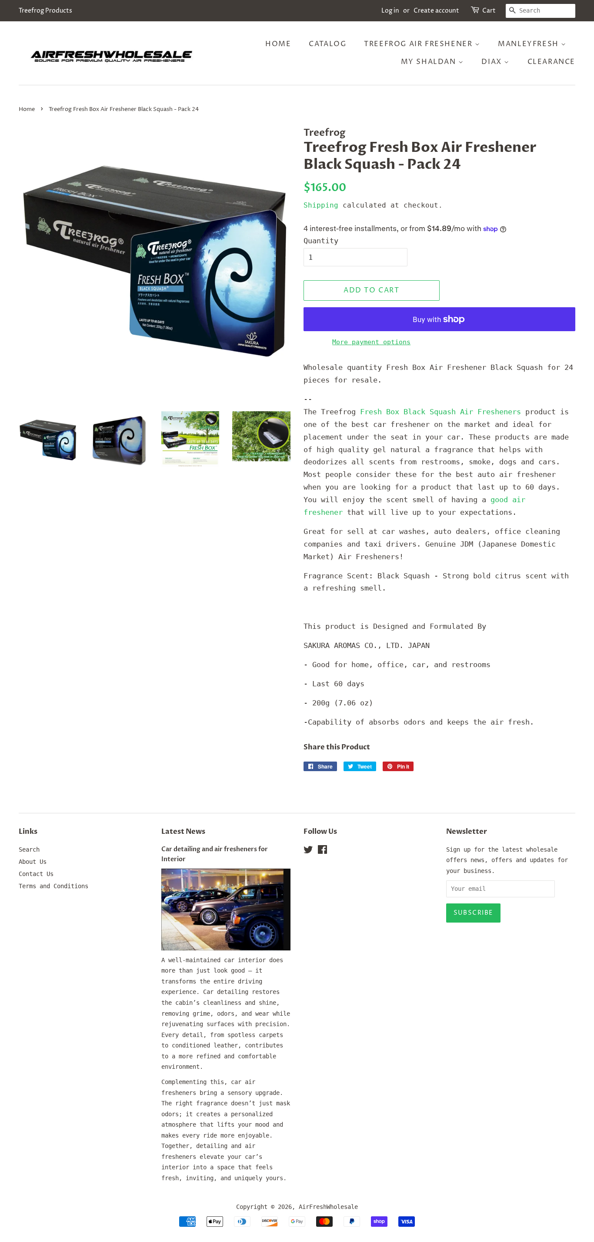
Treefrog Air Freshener (419, 44)
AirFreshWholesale (328, 1206)
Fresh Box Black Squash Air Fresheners (440, 411)
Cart (489, 11)
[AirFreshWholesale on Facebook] (322, 851)
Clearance (551, 62)
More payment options (371, 342)
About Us (33, 861)
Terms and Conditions (53, 886)
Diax (492, 62)
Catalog (327, 44)
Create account (436, 11)
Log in (390, 11)
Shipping (321, 205)
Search (29, 849)
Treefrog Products (45, 11)
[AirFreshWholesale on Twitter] (308, 851)
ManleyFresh (529, 44)
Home (278, 44)
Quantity (321, 240)
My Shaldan (430, 62)
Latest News (183, 831)
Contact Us (36, 873)
